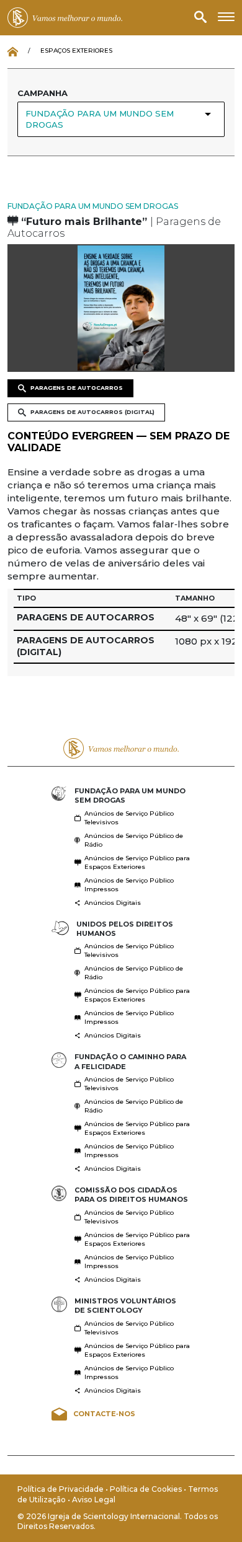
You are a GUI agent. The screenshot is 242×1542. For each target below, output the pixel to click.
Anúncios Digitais (112, 903)
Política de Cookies (147, 1489)
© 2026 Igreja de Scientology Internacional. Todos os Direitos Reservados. (117, 1521)
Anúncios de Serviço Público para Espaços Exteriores (137, 862)
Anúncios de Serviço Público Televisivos (129, 817)
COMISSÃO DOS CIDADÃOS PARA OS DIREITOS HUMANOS (131, 1195)
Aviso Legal (93, 1499)
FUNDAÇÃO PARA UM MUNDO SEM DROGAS (92, 206)
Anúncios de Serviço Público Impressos (129, 884)
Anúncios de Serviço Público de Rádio (133, 840)
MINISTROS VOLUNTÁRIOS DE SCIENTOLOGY (125, 1306)
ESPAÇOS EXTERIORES (76, 50)
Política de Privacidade (61, 1489)
